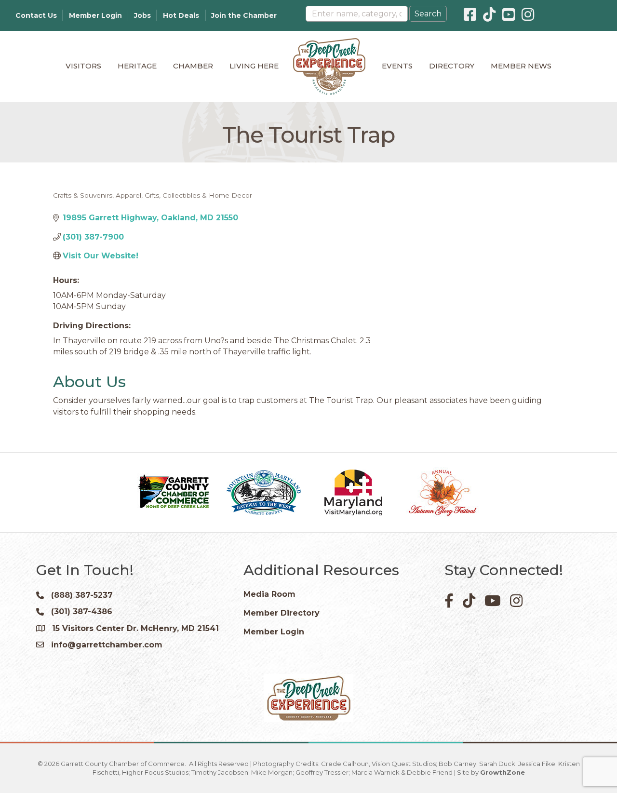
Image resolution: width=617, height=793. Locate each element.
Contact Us (36, 15)
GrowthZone (502, 772)
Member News (521, 65)
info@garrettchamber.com (106, 644)
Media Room (269, 594)
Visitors (83, 65)
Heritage (137, 65)
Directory (451, 65)
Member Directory (281, 613)
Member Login (95, 15)
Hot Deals (181, 15)
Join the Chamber (244, 15)
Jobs (142, 15)
